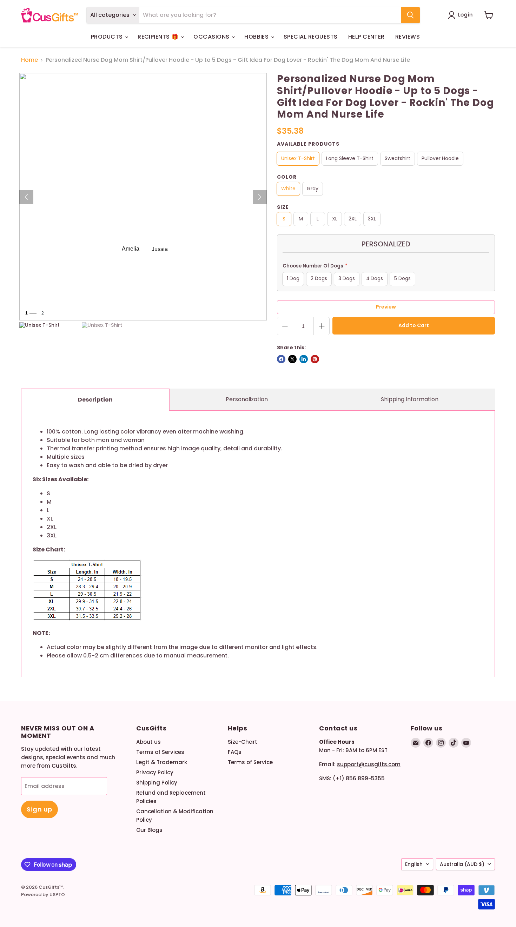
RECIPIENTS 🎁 (159, 37)
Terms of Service (250, 762)
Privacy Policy (154, 772)
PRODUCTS (107, 37)
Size (283, 207)
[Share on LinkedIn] (303, 359)
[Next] (260, 197)
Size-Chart (242, 742)
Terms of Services (160, 752)
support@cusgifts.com (369, 764)
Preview (386, 306)
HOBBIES (257, 37)
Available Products (308, 144)
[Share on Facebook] (281, 359)
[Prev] (26, 197)
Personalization (247, 399)
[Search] (410, 15)
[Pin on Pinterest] (315, 359)
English (414, 864)
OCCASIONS (212, 37)
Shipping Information (409, 399)
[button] (462, 15)
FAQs (235, 752)
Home (29, 60)
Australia (462, 864)
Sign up (39, 809)
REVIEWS (407, 37)
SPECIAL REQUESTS (311, 37)
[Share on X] (292, 359)
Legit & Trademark (161, 762)
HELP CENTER (366, 37)
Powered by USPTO (43, 894)
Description (95, 400)
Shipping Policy (156, 782)
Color (287, 177)
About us (148, 742)
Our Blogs (149, 830)
